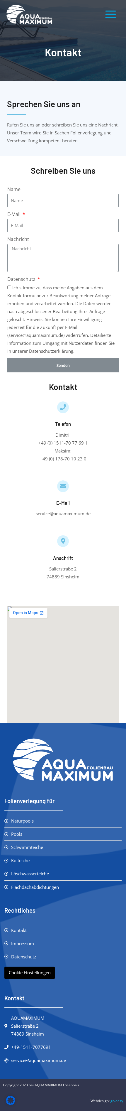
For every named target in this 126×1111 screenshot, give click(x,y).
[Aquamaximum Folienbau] (29, 14)
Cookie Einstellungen (30, 972)
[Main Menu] (110, 14)
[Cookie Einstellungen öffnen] (10, 1103)
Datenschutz (22, 279)
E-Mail (14, 214)
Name (14, 189)
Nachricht (18, 239)
